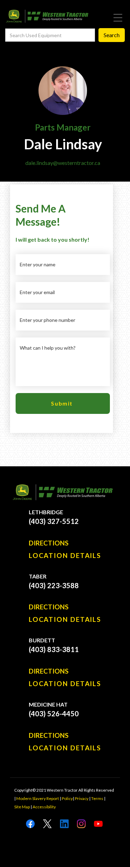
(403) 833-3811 (54, 649)
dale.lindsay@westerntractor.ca (62, 162)
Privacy (81, 798)
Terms (97, 798)
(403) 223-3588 (54, 585)
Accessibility (44, 806)
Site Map (22, 806)
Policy (67, 798)
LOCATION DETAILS (65, 555)
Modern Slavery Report (37, 798)
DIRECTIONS (49, 543)
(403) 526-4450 (54, 713)
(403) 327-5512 (54, 521)
